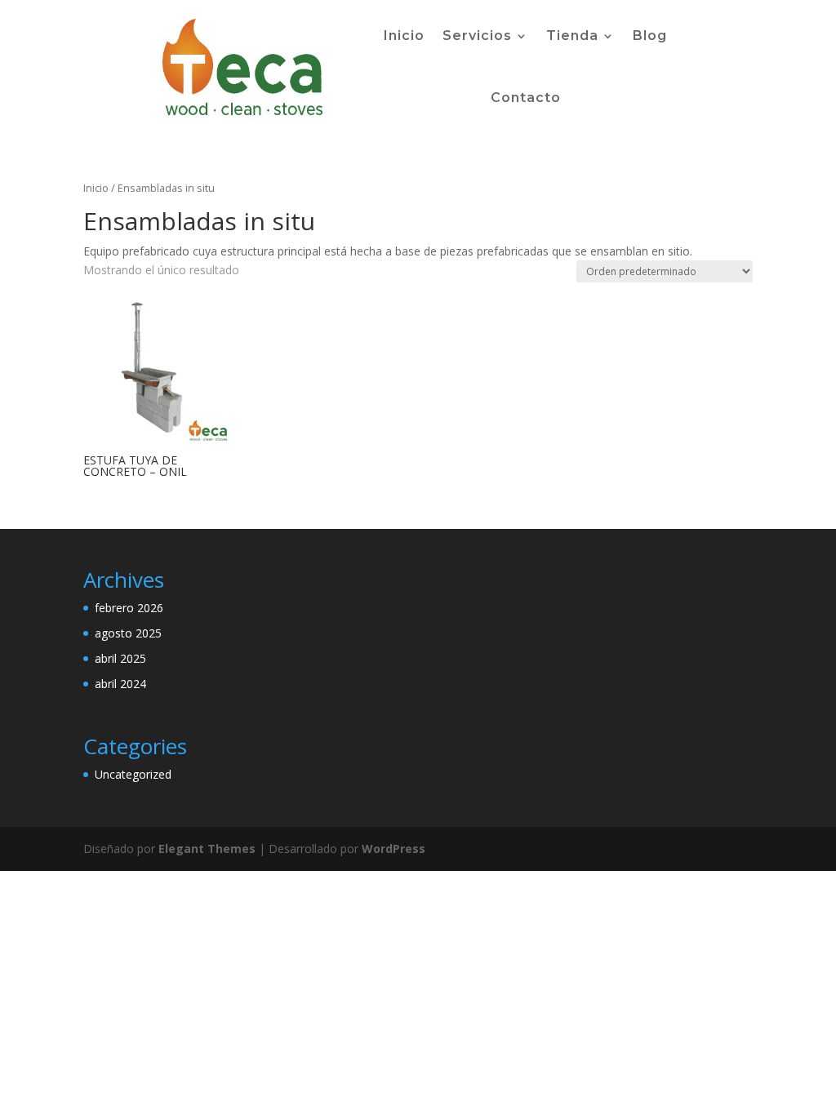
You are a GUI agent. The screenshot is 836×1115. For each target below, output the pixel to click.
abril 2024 (120, 683)
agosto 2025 (128, 633)
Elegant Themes (207, 848)
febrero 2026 (129, 607)
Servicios (477, 35)
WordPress (393, 848)
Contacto (526, 97)
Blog (650, 35)
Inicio (404, 35)
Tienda (572, 35)
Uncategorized (133, 774)
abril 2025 (120, 658)
